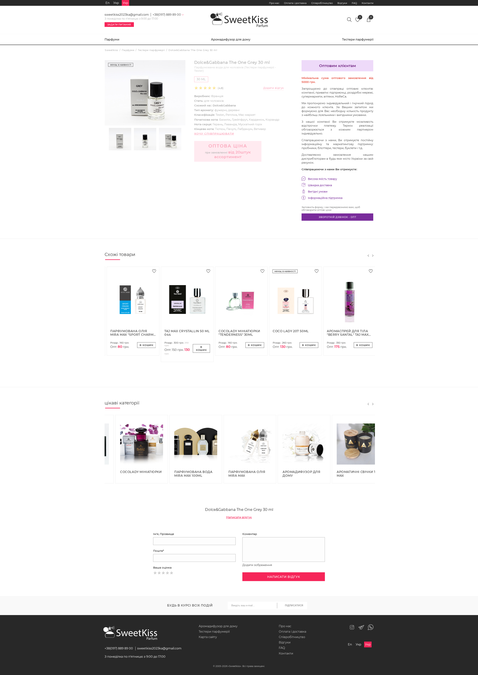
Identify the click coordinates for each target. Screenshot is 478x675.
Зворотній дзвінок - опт (337, 217)
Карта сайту (208, 637)
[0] (357, 21)
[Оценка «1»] (155, 573)
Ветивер (260, 129)
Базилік (224, 119)
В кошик (144, 345)
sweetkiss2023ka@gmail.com (127, 14)
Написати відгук (239, 517)
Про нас (274, 2)
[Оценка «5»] (172, 573)
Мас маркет (246, 115)
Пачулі (231, 129)
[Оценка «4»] (167, 573)
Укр (116, 3)
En (107, 3)
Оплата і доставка (295, 2)
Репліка (231, 115)
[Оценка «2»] (159, 573)
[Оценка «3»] (163, 573)
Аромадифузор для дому (230, 39)
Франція (217, 96)
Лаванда (230, 124)
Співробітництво (322, 2)
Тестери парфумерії (357, 39)
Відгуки (342, 2)
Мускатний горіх (250, 124)
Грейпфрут (239, 119)
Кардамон (256, 119)
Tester (220, 115)
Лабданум (244, 129)
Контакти (367, 2)
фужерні (221, 110)
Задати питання (119, 24)
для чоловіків (214, 101)
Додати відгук (273, 88)
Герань (218, 124)
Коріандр (272, 119)
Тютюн (220, 129)
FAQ (354, 2)
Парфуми (112, 39)
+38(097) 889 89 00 (119, 648)
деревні (234, 110)
